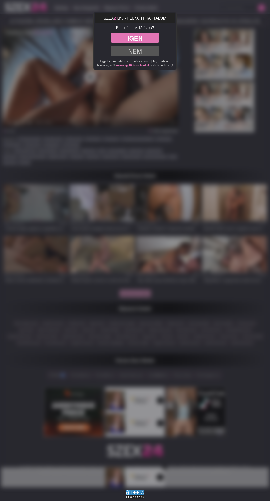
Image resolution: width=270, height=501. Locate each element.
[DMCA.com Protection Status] (135, 493)
